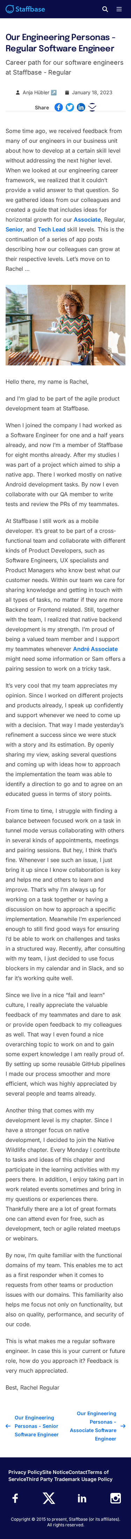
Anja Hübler (36, 92)
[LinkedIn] (82, 1498)
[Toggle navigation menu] (119, 9)
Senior (14, 229)
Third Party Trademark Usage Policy (69, 1479)
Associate (87, 219)
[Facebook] (15, 1498)
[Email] (92, 107)
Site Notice (55, 1472)
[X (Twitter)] (49, 1498)
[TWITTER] (70, 107)
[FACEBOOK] (58, 107)
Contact (77, 1472)
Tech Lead (51, 229)
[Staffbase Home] (25, 9)
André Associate (95, 648)
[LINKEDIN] (81, 107)
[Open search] (105, 9)
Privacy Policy (25, 1472)
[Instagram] (116, 1498)
